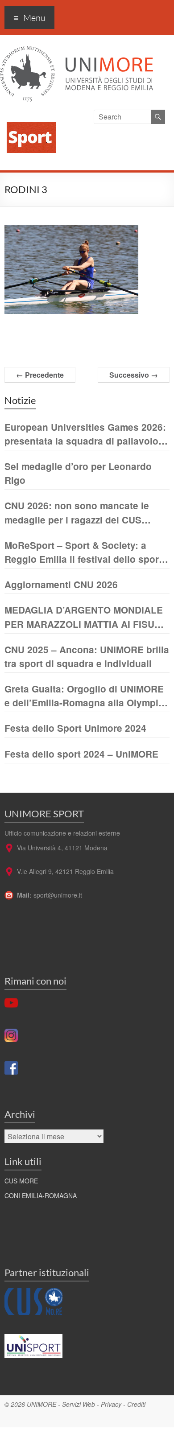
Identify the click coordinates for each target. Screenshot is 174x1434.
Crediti (136, 1404)
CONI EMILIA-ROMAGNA (40, 1195)
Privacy (111, 1404)
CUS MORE (21, 1180)
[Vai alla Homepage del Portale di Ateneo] (76, 51)
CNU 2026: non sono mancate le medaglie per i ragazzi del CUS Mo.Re (76, 512)
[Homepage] (28, 115)
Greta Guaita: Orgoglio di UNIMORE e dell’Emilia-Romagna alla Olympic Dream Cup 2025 (84, 695)
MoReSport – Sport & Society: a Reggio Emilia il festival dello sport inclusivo (83, 552)
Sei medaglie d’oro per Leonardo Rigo (78, 473)
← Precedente (40, 375)
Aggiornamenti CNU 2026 (61, 584)
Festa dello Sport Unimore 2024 (75, 727)
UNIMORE (41, 1404)
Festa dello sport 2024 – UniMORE (81, 753)
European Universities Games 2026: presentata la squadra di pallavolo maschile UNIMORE (85, 434)
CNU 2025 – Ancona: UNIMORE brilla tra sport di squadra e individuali (86, 656)
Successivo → (133, 375)
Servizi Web (78, 1404)
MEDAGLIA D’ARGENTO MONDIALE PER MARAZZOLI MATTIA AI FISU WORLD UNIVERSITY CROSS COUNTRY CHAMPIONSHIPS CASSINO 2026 (83, 616)
